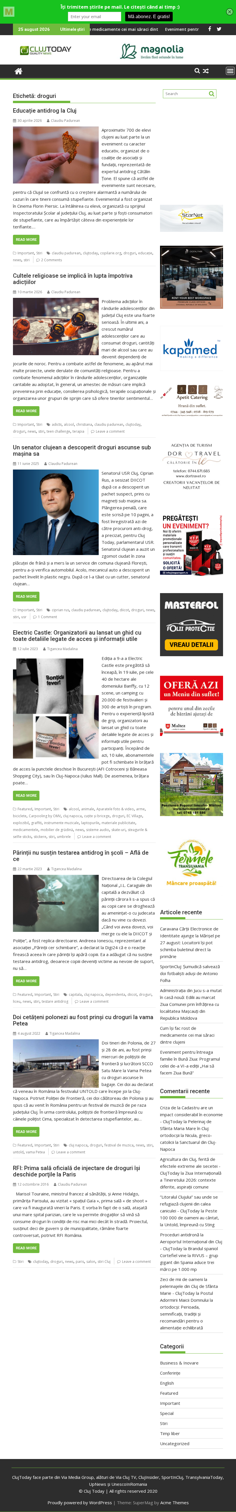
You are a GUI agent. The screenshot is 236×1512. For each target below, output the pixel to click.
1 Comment (47, 616)
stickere (40, 836)
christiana (84, 424)
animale (87, 809)
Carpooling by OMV (45, 815)
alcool (69, 424)
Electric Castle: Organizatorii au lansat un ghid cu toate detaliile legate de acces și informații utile (77, 635)
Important (26, 253)
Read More (26, 239)
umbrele (64, 836)
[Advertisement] (191, 149)
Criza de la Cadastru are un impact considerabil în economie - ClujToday (191, 1114)
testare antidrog (55, 1001)
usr (23, 616)
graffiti (36, 822)
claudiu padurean (66, 253)
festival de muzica (119, 1145)
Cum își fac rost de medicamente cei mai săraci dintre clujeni (187, 1035)
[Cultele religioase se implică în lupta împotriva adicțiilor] (56, 301)
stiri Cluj (104, 1261)
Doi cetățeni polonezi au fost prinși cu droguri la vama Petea (83, 1020)
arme (140, 809)
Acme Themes (174, 1502)
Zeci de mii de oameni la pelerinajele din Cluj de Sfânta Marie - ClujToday (189, 1286)
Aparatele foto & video (115, 809)
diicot (124, 610)
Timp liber (170, 1433)
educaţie (145, 253)
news (17, 260)
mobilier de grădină (57, 829)
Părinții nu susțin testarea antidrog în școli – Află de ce (81, 855)
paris (80, 1261)
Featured (25, 809)
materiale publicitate (118, 822)
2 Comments (51, 260)
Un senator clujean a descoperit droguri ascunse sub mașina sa (82, 450)
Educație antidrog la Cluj (45, 110)
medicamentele (25, 829)
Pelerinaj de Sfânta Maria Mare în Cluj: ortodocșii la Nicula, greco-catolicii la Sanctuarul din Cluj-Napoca (188, 1135)
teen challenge (58, 431)
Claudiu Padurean (65, 120)
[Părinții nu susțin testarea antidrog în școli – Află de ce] (56, 878)
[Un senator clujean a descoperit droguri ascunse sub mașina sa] (56, 473)
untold (18, 1152)
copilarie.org (110, 253)
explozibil (21, 822)
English (167, 1383)
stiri (27, 260)
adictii (57, 424)
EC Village (134, 815)
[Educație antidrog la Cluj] (56, 130)
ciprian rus (60, 610)
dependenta (115, 994)
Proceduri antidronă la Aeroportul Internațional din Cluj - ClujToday (191, 1241)
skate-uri (118, 829)
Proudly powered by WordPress (79, 1502)
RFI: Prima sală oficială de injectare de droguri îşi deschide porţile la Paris (76, 1171)
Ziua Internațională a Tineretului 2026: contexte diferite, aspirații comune (190, 1180)
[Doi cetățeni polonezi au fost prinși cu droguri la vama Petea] (56, 1043)
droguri (129, 253)
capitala (75, 994)
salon (90, 1261)
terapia (78, 431)
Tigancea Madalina (62, 648)
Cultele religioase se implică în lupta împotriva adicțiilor (73, 278)
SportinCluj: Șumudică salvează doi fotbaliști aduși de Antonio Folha (190, 973)
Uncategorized (174, 1443)
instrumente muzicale (61, 822)
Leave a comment (110, 431)
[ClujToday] (18, 70)
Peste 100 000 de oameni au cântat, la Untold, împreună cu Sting (189, 1217)
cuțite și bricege (97, 815)
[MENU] (230, 71)
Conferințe (170, 1373)
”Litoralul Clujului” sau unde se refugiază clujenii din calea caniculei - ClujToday (189, 1204)
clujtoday (90, 253)
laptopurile (90, 822)
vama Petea (35, 1152)
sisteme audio (97, 829)
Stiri (39, 253)
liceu (16, 1001)
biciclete (19, 815)
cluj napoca (72, 815)
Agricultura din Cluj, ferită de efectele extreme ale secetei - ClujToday (190, 1166)
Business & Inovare (179, 1363)
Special (167, 1413)
